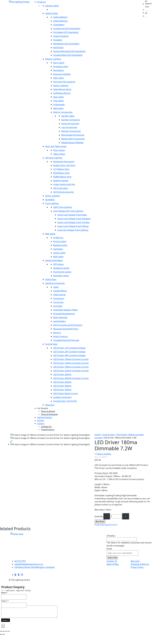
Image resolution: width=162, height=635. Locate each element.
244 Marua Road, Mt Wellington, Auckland (34, 567)
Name (4, 593)
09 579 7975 (20, 561)
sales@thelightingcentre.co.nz (28, 564)
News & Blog (113, 564)
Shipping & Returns (140, 564)
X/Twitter (111, 535)
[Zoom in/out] (1, 631)
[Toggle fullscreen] (4, 631)
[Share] (6, 631)
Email (109, 548)
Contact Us (112, 561)
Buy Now (100, 521)
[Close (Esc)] (9, 631)
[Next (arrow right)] (4, 634)
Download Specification (106, 524)
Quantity (99, 516)
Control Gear (108, 434)
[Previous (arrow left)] (1, 634)
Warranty (135, 561)
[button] (149, 4)
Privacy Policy (137, 567)
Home (97, 434)
